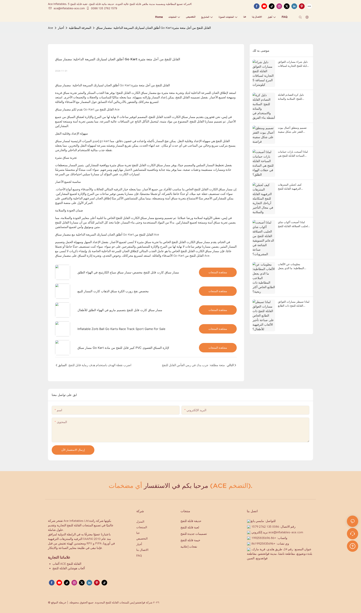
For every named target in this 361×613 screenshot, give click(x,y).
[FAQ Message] (352, 545)
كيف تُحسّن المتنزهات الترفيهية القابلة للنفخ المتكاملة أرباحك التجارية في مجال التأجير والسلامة (293, 187)
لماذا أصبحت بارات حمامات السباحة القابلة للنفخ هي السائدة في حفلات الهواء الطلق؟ (293, 154)
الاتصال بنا (142, 549)
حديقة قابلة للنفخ (190, 521)
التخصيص (142, 538)
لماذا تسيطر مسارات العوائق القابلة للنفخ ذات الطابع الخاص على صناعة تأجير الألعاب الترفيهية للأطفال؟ (293, 304)
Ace (50, 28)
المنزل (140, 521)
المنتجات (141, 527)
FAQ (139, 555)
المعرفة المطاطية (80, 28)
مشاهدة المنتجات (218, 272)
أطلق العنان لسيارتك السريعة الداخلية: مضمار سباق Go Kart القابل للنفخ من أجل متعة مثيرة (153, 28)
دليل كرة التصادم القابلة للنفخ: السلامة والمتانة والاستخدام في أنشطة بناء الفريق (292, 97)
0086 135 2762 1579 (103, 8)
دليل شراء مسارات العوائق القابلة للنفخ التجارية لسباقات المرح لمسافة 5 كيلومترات (294, 64)
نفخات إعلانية (188, 546)
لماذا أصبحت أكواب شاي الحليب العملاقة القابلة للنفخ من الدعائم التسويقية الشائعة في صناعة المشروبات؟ (293, 224)
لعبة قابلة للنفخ (189, 527)
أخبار (61, 28)
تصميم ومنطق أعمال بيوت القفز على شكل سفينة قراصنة (292, 130)
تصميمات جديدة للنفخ (193, 533)
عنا (138, 532)
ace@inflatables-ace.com (69, 8)
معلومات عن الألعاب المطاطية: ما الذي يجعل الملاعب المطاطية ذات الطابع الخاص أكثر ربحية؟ (294, 266)
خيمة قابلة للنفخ (190, 540)
